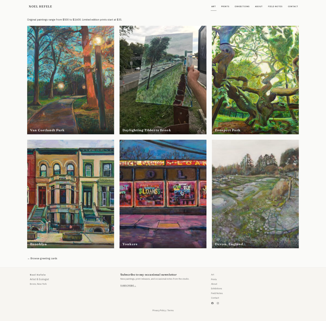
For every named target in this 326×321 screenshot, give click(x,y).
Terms (170, 310)
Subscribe (127, 286)
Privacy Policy (159, 310)
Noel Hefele (40, 6)
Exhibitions (216, 288)
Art (212, 274)
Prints (214, 279)
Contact (215, 297)
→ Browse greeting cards (42, 258)
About (214, 284)
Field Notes (217, 293)
